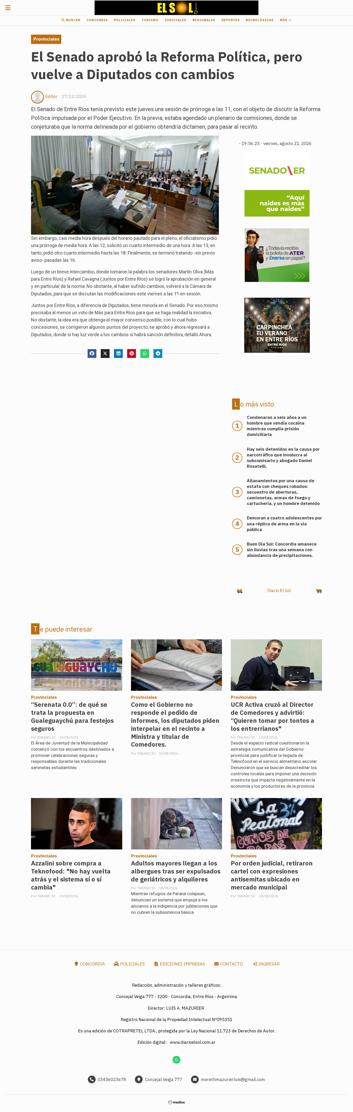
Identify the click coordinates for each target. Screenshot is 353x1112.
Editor (51, 96)
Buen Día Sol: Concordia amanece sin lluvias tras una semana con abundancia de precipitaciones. (282, 549)
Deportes (230, 20)
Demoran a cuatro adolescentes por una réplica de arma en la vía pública (284, 523)
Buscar (72, 20)
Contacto (231, 964)
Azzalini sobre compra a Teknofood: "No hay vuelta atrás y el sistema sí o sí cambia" (71, 875)
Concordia (97, 20)
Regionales (204, 20)
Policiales (124, 20)
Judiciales (175, 20)
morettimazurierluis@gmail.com (233, 1079)
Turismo (150, 20)
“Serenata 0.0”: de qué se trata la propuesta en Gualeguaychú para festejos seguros (72, 717)
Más (284, 20)
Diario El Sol (279, 590)
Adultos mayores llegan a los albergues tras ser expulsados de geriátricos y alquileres (175, 871)
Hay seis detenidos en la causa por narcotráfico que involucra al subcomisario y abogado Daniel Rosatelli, (283, 457)
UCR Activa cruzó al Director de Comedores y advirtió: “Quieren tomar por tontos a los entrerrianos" (272, 717)
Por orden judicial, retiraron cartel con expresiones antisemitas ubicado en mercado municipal (272, 875)
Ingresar (268, 964)
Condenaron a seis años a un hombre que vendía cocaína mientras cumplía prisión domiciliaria (276, 426)
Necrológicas (260, 20)
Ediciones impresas (182, 964)
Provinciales (46, 39)
